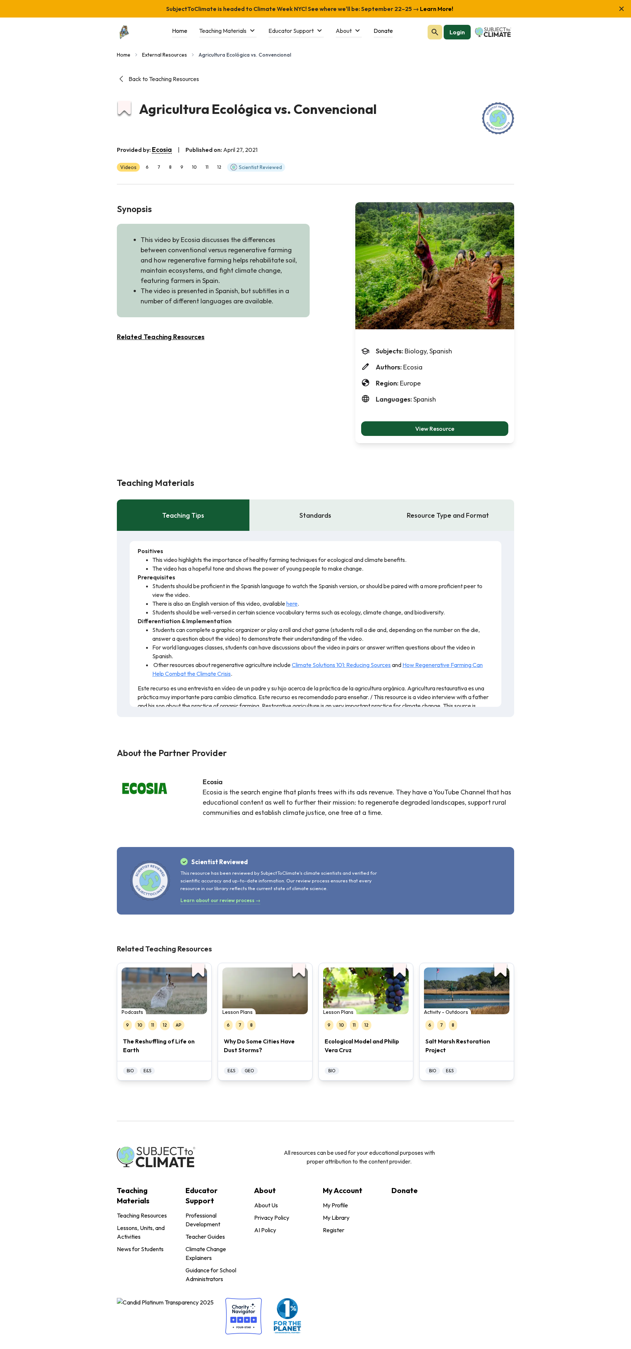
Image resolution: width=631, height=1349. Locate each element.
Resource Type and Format (448, 515)
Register (333, 1230)
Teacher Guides (205, 1236)
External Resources (164, 54)
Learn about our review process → (220, 900)
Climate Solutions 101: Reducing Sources (341, 664)
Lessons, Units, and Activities (141, 1232)
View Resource (434, 428)
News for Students (140, 1249)
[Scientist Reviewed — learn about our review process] (498, 118)
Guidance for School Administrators (211, 1274)
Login (457, 32)
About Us (266, 1205)
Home (123, 54)
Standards (315, 515)
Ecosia (162, 149)
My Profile (335, 1205)
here (292, 603)
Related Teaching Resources (160, 337)
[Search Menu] (435, 32)
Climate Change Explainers (206, 1253)
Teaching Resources (142, 1215)
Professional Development (203, 1220)
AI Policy (265, 1230)
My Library (336, 1217)
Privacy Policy (271, 1217)
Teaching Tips (183, 515)
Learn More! (436, 8)
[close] (621, 8)
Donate (404, 1190)
